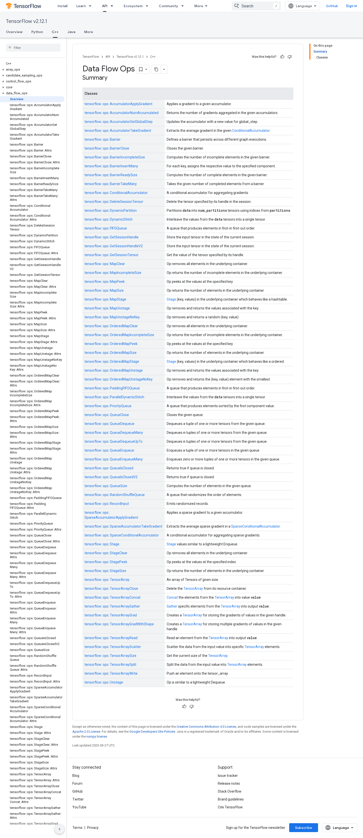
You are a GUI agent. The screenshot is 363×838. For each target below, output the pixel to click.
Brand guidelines (231, 799)
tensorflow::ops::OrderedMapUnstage (113, 370)
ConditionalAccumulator (251, 131)
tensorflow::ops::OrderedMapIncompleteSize (119, 335)
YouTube (79, 807)
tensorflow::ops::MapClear (104, 264)
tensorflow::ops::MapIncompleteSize (112, 273)
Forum (77, 783)
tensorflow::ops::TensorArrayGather (112, 606)
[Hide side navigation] (59, 829)
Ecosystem (133, 6)
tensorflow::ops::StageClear (105, 553)
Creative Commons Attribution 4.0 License (206, 726)
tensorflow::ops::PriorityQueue (107, 406)
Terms (77, 828)
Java (71, 32)
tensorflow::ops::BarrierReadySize (110, 175)
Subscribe (303, 827)
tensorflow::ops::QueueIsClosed (108, 468)
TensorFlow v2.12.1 (26, 21)
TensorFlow (90, 56)
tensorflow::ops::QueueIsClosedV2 (111, 477)
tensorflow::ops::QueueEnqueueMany (113, 459)
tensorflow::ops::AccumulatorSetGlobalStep (118, 122)
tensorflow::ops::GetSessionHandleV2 (113, 246)
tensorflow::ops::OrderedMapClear (111, 326)
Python (37, 32)
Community (168, 6)
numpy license (96, 736)
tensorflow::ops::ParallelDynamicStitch (114, 397)
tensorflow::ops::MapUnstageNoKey (112, 317)
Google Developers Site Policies (152, 731)
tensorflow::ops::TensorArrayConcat (112, 597)
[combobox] (256, 5)
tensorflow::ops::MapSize (104, 290)
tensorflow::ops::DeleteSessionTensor (113, 202)
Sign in (351, 6)
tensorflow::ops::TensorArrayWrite (111, 673)
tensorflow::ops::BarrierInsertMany (111, 166)
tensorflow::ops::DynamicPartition (110, 210)
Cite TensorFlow (230, 807)
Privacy (93, 828)
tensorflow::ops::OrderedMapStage (111, 361)
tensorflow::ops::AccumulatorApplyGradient (118, 104)
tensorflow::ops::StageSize (105, 571)
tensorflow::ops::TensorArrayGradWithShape (119, 624)
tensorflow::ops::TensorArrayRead (111, 638)
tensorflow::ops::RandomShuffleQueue (114, 495)
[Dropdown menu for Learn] (92, 6)
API (104, 6)
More (198, 6)
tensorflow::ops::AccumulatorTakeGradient (117, 131)
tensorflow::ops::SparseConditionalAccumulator (121, 535)
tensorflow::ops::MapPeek (104, 282)
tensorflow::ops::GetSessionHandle (111, 237)
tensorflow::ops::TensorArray (106, 580)
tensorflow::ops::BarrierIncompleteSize (114, 157)
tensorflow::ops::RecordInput (106, 504)
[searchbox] (33, 48)
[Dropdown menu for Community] (184, 6)
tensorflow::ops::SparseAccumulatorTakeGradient (123, 526)
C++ (55, 32)
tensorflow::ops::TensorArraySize (110, 656)
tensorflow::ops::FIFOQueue (105, 228)
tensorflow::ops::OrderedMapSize (110, 353)
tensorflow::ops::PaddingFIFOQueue (112, 388)
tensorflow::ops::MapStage (105, 299)
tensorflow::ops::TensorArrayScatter (112, 647)
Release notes (229, 783)
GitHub (332, 6)
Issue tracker (228, 776)
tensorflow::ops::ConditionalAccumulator (116, 193)
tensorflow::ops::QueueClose (106, 415)
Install (62, 6)
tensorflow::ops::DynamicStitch (108, 219)
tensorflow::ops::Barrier (102, 139)
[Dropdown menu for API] (113, 6)
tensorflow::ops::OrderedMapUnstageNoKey (118, 379)
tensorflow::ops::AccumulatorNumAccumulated (121, 113)
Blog (75, 776)
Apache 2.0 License (86, 731)
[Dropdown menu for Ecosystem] (148, 6)
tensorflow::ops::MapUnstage (107, 308)
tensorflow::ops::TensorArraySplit (110, 665)
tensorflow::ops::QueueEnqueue (109, 450)
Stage (171, 299)
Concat (172, 597)
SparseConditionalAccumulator (255, 526)
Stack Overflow (230, 791)
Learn (81, 6)
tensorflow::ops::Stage (101, 544)
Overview (14, 32)
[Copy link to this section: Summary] (112, 78)
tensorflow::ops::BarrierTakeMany (110, 184)
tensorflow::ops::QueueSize (105, 486)
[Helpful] (282, 56)
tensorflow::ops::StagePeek (105, 562)
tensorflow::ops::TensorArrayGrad (110, 615)
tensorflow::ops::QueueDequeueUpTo (113, 441)
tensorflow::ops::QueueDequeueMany (113, 433)
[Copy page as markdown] (156, 69)
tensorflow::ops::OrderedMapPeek (111, 344)
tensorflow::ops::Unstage (103, 682)
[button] (32, 70)
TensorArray (193, 588)
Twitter (78, 799)
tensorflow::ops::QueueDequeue (109, 424)
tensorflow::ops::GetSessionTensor (111, 255)
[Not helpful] (289, 56)
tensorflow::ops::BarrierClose (106, 148)
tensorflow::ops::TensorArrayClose (111, 588)
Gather (172, 606)
